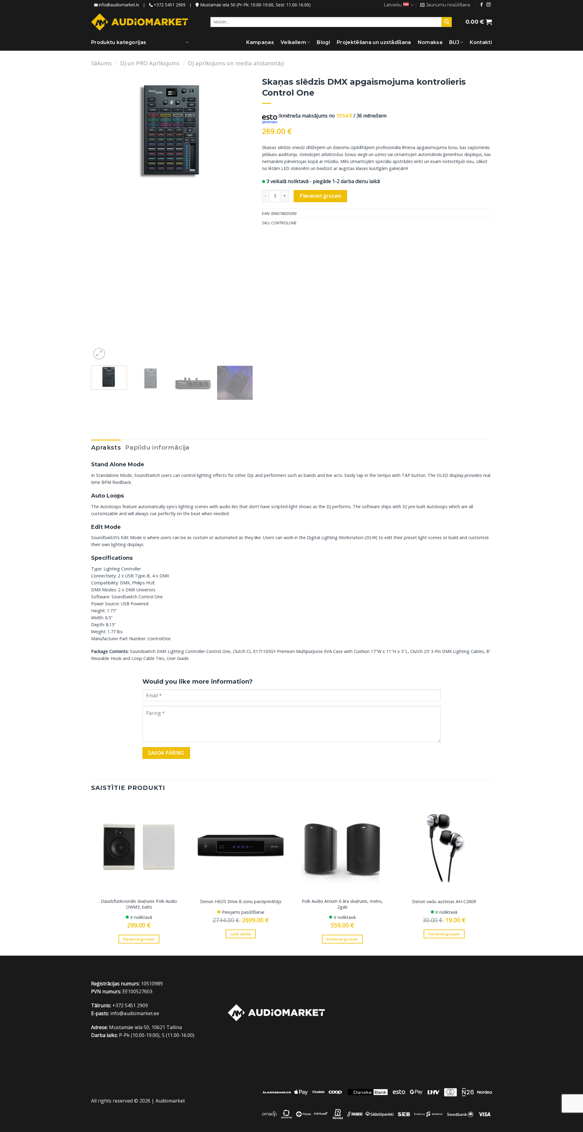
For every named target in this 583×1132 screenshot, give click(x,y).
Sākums (101, 63)
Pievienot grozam (320, 195)
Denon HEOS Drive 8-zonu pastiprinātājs (240, 901)
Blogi (323, 42)
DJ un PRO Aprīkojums (149, 63)
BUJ (454, 42)
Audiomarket (170, 1100)
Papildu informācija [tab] (157, 447)
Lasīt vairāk (240, 934)
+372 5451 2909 (170, 5)
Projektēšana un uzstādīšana (374, 42)
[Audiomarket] (139, 21)
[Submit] (447, 22)
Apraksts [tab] (106, 447)
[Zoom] (99, 354)
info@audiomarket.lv (119, 5)
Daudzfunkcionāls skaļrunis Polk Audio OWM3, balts (139, 904)
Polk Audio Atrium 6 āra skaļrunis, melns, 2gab (342, 904)
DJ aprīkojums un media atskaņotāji (236, 63)
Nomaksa (430, 42)
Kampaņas (260, 42)
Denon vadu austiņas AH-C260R (444, 901)
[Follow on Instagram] (488, 4)
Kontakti (481, 42)
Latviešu (393, 5)
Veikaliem (293, 42)
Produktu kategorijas (118, 42)
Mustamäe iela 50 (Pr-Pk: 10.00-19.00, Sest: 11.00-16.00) (255, 5)
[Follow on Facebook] (481, 4)
